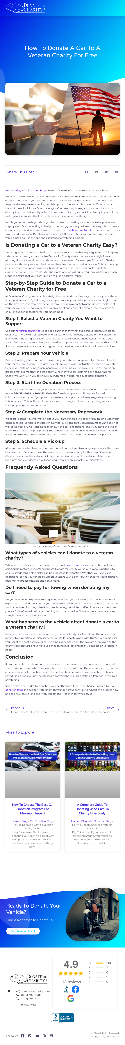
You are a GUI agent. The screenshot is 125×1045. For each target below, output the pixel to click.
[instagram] (45, 1036)
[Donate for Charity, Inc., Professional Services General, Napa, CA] (62, 1018)
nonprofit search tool (28, 330)
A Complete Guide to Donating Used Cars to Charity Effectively (92, 809)
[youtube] (38, 1036)
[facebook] (23, 1036)
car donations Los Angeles (77, 230)
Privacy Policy (28, 1004)
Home (9, 190)
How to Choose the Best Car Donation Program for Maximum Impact (33, 809)
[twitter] (30, 1036)
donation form (14, 689)
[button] (89, 8)
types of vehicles (76, 565)
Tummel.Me (112, 1036)
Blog (18, 190)
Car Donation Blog (34, 190)
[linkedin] (52, 1036)
